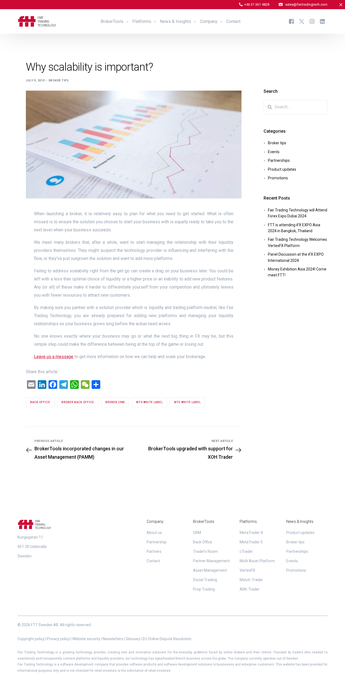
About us (154, 532)
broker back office (77, 402)
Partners (154, 551)
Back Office (202, 542)
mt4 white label (149, 402)
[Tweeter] (301, 21)
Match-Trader (251, 580)
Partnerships (279, 160)
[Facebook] (291, 21)
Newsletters (113, 639)
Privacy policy (58, 639)
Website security (86, 639)
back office (40, 402)
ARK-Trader (250, 589)
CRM (197, 532)
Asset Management (210, 570)
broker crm (115, 402)
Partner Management (211, 561)
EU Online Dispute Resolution (167, 639)
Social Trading (205, 580)
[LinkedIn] (322, 21)
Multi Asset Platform (257, 561)
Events (274, 152)
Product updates (282, 169)
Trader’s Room (205, 551)
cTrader (246, 551)
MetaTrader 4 (251, 532)
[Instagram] (312, 21)
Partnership (157, 542)
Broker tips (59, 80)
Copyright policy (31, 639)
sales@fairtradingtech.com (306, 4)
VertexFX (247, 570)
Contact (153, 561)
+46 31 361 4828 (256, 4)
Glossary (133, 639)
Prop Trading (204, 589)
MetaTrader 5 (251, 542)
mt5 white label (187, 402)
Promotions (278, 178)
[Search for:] (296, 107)
